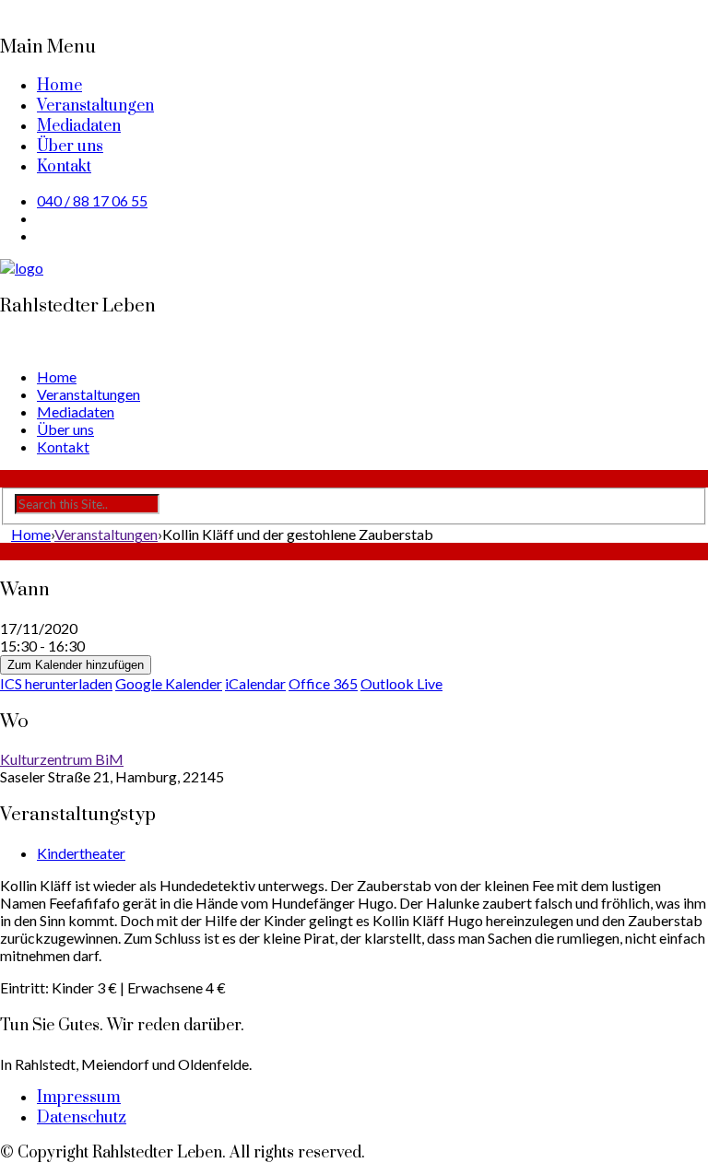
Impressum (79, 1097)
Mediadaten (79, 126)
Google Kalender (168, 683)
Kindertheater (81, 853)
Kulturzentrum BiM (62, 759)
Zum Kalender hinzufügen (75, 665)
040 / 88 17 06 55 (92, 200)
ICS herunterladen (56, 683)
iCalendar (255, 683)
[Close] (5, 9)
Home (59, 86)
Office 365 (323, 683)
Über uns (70, 146)
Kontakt (64, 167)
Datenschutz (81, 1118)
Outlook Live (401, 683)
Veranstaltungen (95, 106)
